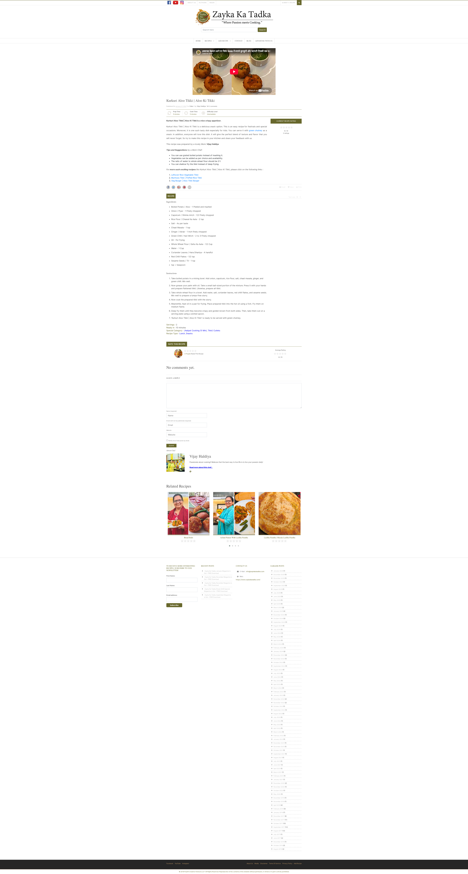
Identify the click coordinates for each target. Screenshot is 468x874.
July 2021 (276, 761)
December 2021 (278, 743)
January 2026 (278, 571)
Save (291, 187)
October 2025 (278, 582)
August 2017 (277, 831)
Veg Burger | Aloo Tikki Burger (185, 180)
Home (198, 41)
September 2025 (279, 585)
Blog (249, 41)
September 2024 (279, 622)
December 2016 (278, 842)
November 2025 (278, 578)
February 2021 (278, 776)
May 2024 (277, 637)
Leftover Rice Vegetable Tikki (184, 175)
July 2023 (276, 673)
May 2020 (277, 794)
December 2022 (278, 699)
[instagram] (182, 2)
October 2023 (278, 662)
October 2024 (278, 618)
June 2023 (277, 677)
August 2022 (277, 714)
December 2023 (279, 655)
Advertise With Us (263, 41)
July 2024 (276, 629)
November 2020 (279, 787)
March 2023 (277, 688)
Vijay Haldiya (201, 106)
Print (300, 187)
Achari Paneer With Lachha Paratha (188, 537)
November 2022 (278, 703)
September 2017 (279, 827)
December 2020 (279, 783)
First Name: (170, 576)
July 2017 (276, 834)
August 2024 (277, 626)
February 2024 (278, 648)
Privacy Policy (287, 863)
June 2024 (277, 633)
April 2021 (276, 768)
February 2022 (278, 736)
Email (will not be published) (178, 421)
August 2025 (277, 589)
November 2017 (278, 820)
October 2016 (278, 845)
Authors (202, 3)
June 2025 (277, 596)
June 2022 (277, 721)
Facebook (169, 863)
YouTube (178, 863)
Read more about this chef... (201, 467)
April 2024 (277, 640)
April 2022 (276, 728)
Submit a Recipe (288, 3)
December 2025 (278, 574)
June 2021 (277, 765)
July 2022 (276, 717)
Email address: (171, 595)
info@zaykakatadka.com (255, 571)
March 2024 (277, 644)
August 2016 (277, 849)
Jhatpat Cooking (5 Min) (195, 330)
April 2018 (276, 805)
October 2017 (278, 823)
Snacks (189, 333)
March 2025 (277, 607)
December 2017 (278, 816)
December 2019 (278, 798)
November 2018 (278, 801)
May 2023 (277, 681)
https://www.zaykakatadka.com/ (248, 580)
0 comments (213, 106)
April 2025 (276, 604)
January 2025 (278, 611)
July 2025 (276, 593)
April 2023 (277, 684)
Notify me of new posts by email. (179, 441)
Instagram (185, 863)
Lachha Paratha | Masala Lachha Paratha (234, 537)
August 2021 (277, 757)
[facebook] (169, 2)
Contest (239, 41)
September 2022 (279, 710)
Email (283, 187)
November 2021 (278, 746)
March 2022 (277, 732)
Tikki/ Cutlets (214, 330)
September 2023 (279, 666)
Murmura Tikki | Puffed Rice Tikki (186, 178)
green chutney (255, 130)
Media (212, 3)
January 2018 (278, 812)
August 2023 (277, 670)
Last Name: (170, 585)
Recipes (208, 41)
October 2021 (278, 750)
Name (171, 411)
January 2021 (278, 779)
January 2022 (278, 739)
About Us (192, 3)
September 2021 (279, 754)
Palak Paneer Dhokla (280, 537)
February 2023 (278, 692)
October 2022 (278, 706)
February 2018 (278, 809)
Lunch (182, 333)
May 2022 (276, 725)
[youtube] (175, 2)
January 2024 (278, 651)
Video (191, 106)
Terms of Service (275, 863)
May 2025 (276, 600)
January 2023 (278, 695)
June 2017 (277, 838)
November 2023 (279, 659)
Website (168, 430)
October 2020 (278, 790)
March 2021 (277, 772)
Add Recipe (223, 41)
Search (262, 30)
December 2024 (279, 615)
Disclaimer (264, 863)
